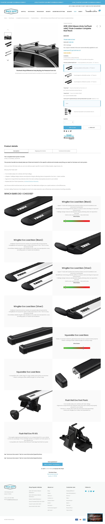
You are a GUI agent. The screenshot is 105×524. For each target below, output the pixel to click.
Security (69, 11)
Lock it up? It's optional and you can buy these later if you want (81, 98)
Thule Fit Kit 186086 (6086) (70, 95)
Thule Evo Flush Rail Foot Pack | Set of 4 (73, 90)
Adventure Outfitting (59, 11)
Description (16, 151)
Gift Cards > (50, 510)
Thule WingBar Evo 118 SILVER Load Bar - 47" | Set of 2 (85, 75)
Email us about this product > (52, 464)
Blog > (49, 490)
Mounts (48, 11)
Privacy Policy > (69, 507)
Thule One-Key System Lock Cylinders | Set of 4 (84, 111)
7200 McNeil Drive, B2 (52, 474)
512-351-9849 (11, 497)
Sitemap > (68, 505)
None (67, 103)
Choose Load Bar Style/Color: (81, 62)
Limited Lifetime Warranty (31, 181)
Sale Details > (67, 53)
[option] (72, 6)
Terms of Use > (69, 510)
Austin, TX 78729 (52, 476)
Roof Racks (31, 11)
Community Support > (52, 507)
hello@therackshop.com (12, 499)
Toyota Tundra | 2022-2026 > (35, 504)
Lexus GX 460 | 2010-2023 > (34, 506)
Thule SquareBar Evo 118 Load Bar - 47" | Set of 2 (84, 68)
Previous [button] (8, 29)
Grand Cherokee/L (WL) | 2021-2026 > (37, 501)
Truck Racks (40, 11)
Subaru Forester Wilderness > (35, 499)
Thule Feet (75, 88)
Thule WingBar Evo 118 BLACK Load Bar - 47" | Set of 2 (85, 81)
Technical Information (64, 151)
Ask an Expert (76, 59)
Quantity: (66, 119)
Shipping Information (40, 151)
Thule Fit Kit (73, 93)
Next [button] (8, 60)
